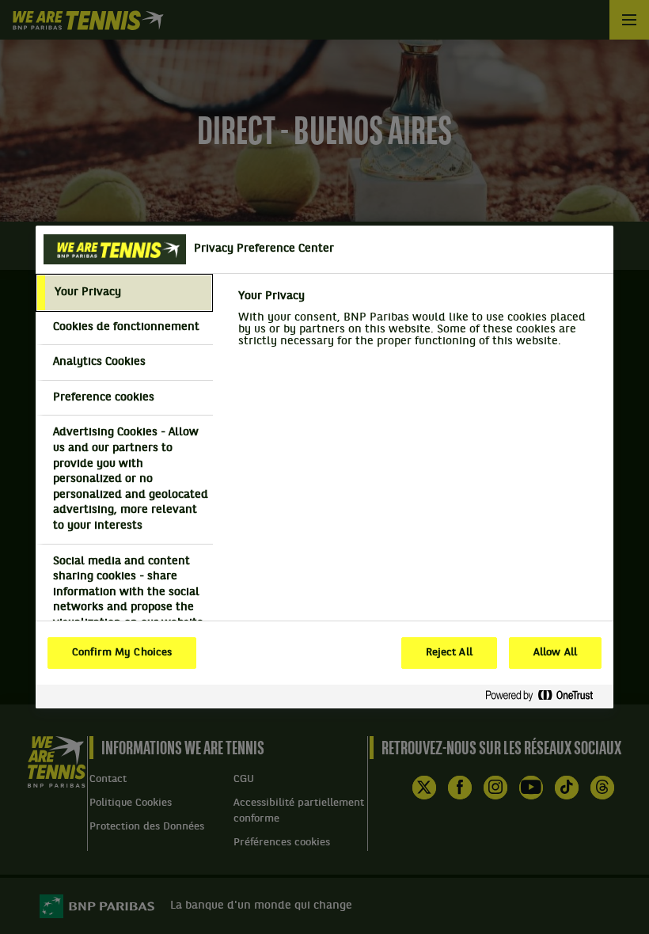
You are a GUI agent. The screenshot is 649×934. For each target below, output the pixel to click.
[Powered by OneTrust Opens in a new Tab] (545, 696)
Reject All (449, 653)
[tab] (124, 292)
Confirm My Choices (122, 653)
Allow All (555, 653)
